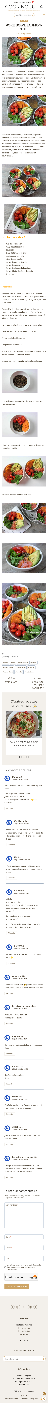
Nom (8, 1237)
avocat (5, 663)
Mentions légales (24, 1375)
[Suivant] (38, 733)
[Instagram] (18, 1307)
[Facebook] (13, 1307)
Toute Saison (29, 672)
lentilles (33, 663)
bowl (13, 663)
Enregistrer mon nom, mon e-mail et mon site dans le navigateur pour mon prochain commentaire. (24, 1267)
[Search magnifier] (32, 15)
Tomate (18, 672)
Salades (24, 21)
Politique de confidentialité (24, 1378)
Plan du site (24, 1384)
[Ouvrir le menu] (44, 15)
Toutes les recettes (24, 1325)
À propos (24, 1340)
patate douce (8, 667)
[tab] (19, 757)
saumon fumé (8, 672)
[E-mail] (30, 1307)
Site (7, 1258)
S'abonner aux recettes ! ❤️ (24, 2)
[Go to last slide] (10, 733)
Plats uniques (21, 667)
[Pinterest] (24, 1307)
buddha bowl (23, 663)
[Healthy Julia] (35, 1307)
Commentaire (11, 1205)
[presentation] (24, 724)
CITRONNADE (10, 680)
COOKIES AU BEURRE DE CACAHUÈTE (38, 683)
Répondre (9, 808)
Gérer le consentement (24, 1391)
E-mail (8, 1248)
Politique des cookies (24, 1381)
